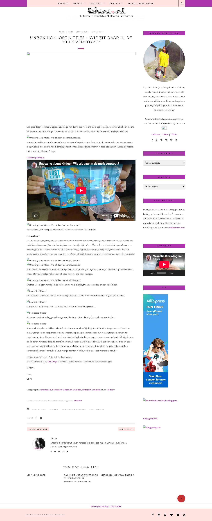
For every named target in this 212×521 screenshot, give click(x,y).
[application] (164, 264)
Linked (165, 134)
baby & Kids (39, 409)
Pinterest (86, 389)
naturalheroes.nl (177, 227)
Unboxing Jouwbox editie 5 (118, 475)
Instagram (46, 389)
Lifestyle (96, 3)
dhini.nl (60, 515)
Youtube (63, 3)
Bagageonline (150, 418)
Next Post (126, 429)
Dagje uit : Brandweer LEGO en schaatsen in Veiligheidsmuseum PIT (81, 478)
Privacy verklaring (141, 3)
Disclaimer (116, 506)
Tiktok (174, 134)
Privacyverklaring (100, 506)
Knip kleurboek (36, 475)
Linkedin (96, 389)
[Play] (147, 273)
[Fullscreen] (181, 273)
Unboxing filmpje (35, 157)
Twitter (110, 389)
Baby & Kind (66, 32)
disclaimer (78, 400)
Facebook (57, 389)
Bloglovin (67, 389)
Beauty (78, 3)
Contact (115, 3)
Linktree (156, 134)
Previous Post (38, 429)
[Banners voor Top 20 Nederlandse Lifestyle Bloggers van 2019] (160, 400)
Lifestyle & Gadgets (74, 409)
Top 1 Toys (52, 361)
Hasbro (54, 409)
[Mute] (176, 273)
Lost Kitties (97, 409)
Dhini (54, 438)
